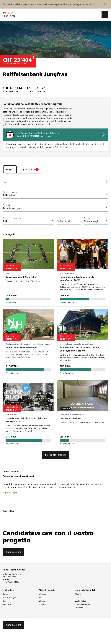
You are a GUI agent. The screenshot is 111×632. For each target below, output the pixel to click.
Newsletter (7, 604)
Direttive (78, 594)
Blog (4, 601)
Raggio (87, 218)
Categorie (7, 205)
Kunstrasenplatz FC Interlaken (21, 277)
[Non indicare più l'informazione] (105, 4)
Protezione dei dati (82, 604)
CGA (77, 597)
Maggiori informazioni (84, 4)
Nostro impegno (9, 597)
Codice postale (64, 221)
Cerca (5, 182)
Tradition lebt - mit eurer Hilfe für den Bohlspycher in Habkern (79, 349)
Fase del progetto (10, 192)
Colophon (79, 608)
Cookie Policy (80, 601)
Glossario (42, 601)
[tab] (10, 169)
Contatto (42, 604)
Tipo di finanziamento (12, 218)
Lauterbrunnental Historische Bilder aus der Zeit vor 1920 (26, 420)
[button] (105, 14)
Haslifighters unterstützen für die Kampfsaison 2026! (77, 278)
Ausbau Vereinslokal (70, 418)
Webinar (42, 594)
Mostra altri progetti (55, 455)
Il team (5, 594)
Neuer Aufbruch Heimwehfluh (21, 347)
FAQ (41, 597)
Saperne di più (10, 492)
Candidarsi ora (13, 552)
